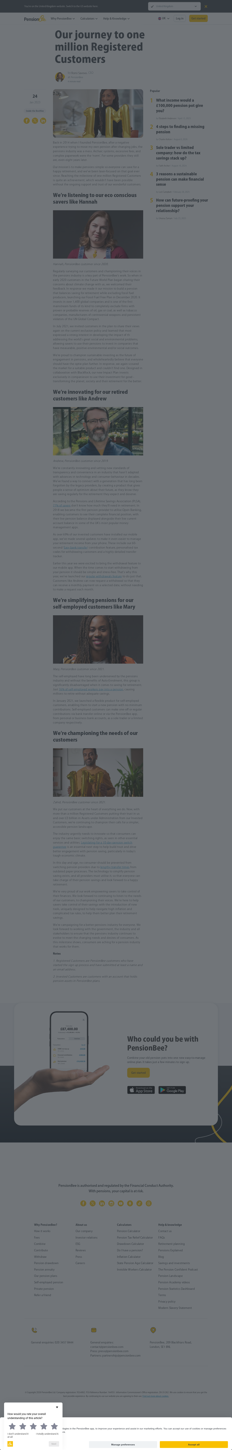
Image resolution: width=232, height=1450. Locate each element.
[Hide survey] (57, 1407)
